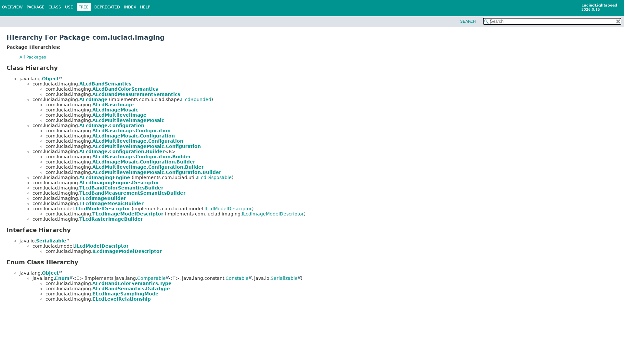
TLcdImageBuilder (102, 198)
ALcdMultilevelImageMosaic (128, 120)
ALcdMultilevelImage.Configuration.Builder (148, 167)
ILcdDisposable (214, 177)
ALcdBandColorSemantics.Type (132, 283)
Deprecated (107, 7)
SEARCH (468, 21)
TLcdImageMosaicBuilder (111, 203)
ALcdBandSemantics (105, 83)
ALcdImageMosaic (115, 109)
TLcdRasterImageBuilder (111, 219)
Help (145, 7)
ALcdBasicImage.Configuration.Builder (141, 156)
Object (50, 78)
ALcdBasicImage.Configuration (131, 130)
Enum (62, 278)
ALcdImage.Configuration (111, 125)
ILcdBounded (196, 99)
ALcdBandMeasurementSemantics (136, 94)
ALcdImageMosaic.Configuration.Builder (143, 161)
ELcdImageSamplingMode (125, 293)
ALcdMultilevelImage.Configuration (137, 141)
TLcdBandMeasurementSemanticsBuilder (132, 193)
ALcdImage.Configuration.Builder (122, 151)
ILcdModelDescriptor (228, 208)
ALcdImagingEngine (104, 177)
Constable (237, 278)
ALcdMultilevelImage (119, 115)
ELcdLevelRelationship (121, 299)
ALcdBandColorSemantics (125, 89)
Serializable (51, 240)
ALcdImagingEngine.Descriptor (119, 182)
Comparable (151, 278)
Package (36, 7)
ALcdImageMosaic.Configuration (133, 135)
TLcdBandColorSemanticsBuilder (121, 187)
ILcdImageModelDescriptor (273, 213)
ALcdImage (93, 99)
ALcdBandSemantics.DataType (131, 288)
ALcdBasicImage (113, 104)
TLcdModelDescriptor (102, 208)
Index (130, 7)
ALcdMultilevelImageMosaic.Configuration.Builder (156, 172)
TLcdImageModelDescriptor (127, 213)
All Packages (33, 57)
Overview (12, 7)
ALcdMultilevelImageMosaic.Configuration (146, 146)
